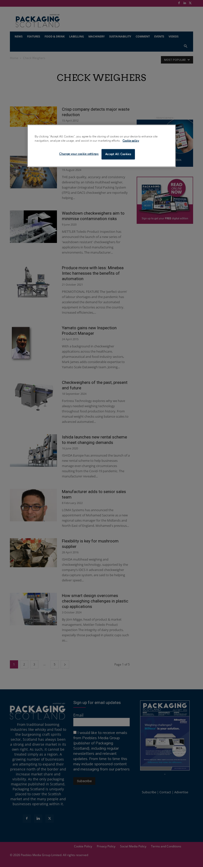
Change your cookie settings (79, 154)
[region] (101, 146)
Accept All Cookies (118, 154)
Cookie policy (131, 141)
